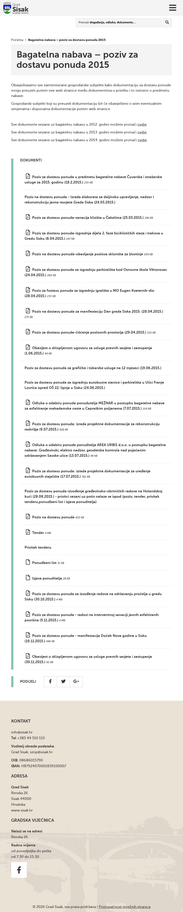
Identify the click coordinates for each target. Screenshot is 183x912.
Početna (17, 40)
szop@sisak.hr (41, 752)
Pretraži (107, 22)
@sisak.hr (25, 732)
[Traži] (167, 22)
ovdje (142, 125)
